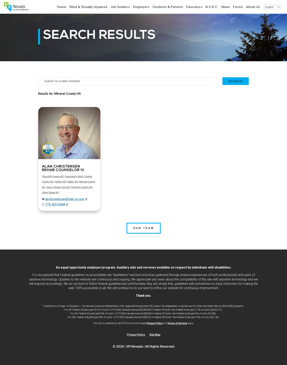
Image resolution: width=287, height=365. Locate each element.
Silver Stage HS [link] (50, 192)
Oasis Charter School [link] (58, 187)
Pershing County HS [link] (81, 187)
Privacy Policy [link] (154, 323)
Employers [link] (141, 7)
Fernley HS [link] (60, 181)
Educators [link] (194, 7)
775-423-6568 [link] (55, 204)
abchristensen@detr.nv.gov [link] (64, 199)
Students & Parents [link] (167, 7)
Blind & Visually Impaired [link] (88, 7)
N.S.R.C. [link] (211, 7)
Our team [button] (143, 228)
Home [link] (61, 7)
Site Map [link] (154, 334)
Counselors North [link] (74, 176)
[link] (16, 11)
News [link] (225, 7)
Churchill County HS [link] (52, 176)
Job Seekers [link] (120, 7)
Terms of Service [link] (177, 323)
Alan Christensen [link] (63, 168)
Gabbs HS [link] (72, 181)
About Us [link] (253, 7)
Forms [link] (238, 7)
